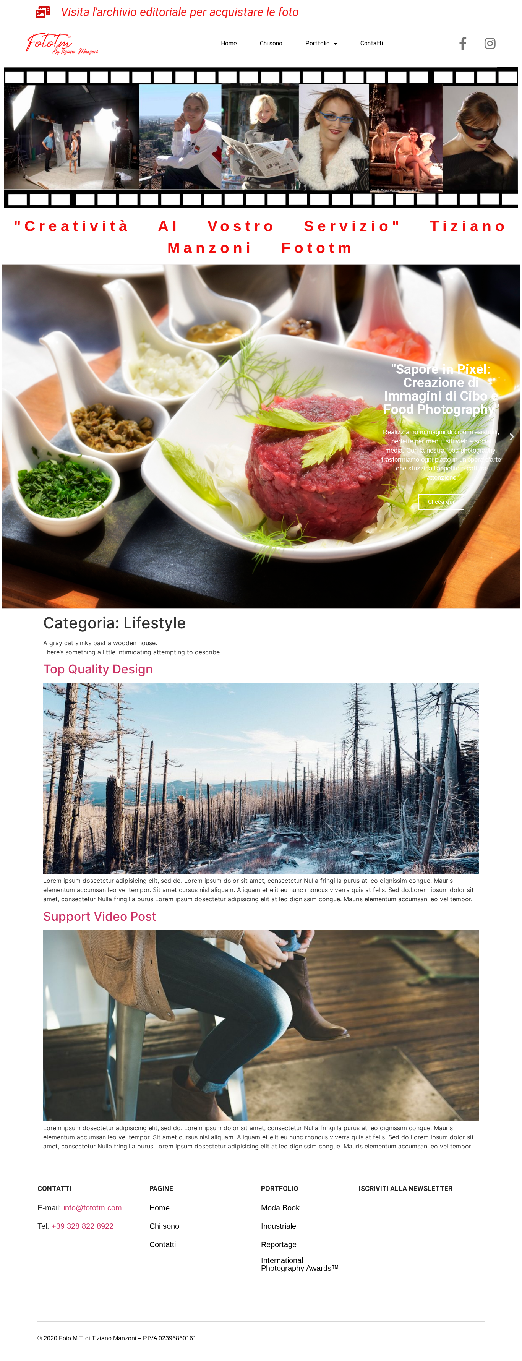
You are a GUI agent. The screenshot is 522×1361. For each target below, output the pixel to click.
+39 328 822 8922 (82, 1226)
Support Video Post (99, 916)
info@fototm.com (92, 1208)
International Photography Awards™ (300, 1264)
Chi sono (271, 43)
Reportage (279, 1244)
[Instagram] (490, 43)
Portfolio (317, 43)
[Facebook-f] (463, 43)
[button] (10, 436)
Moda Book (280, 1208)
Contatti (371, 43)
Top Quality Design (98, 669)
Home (229, 43)
